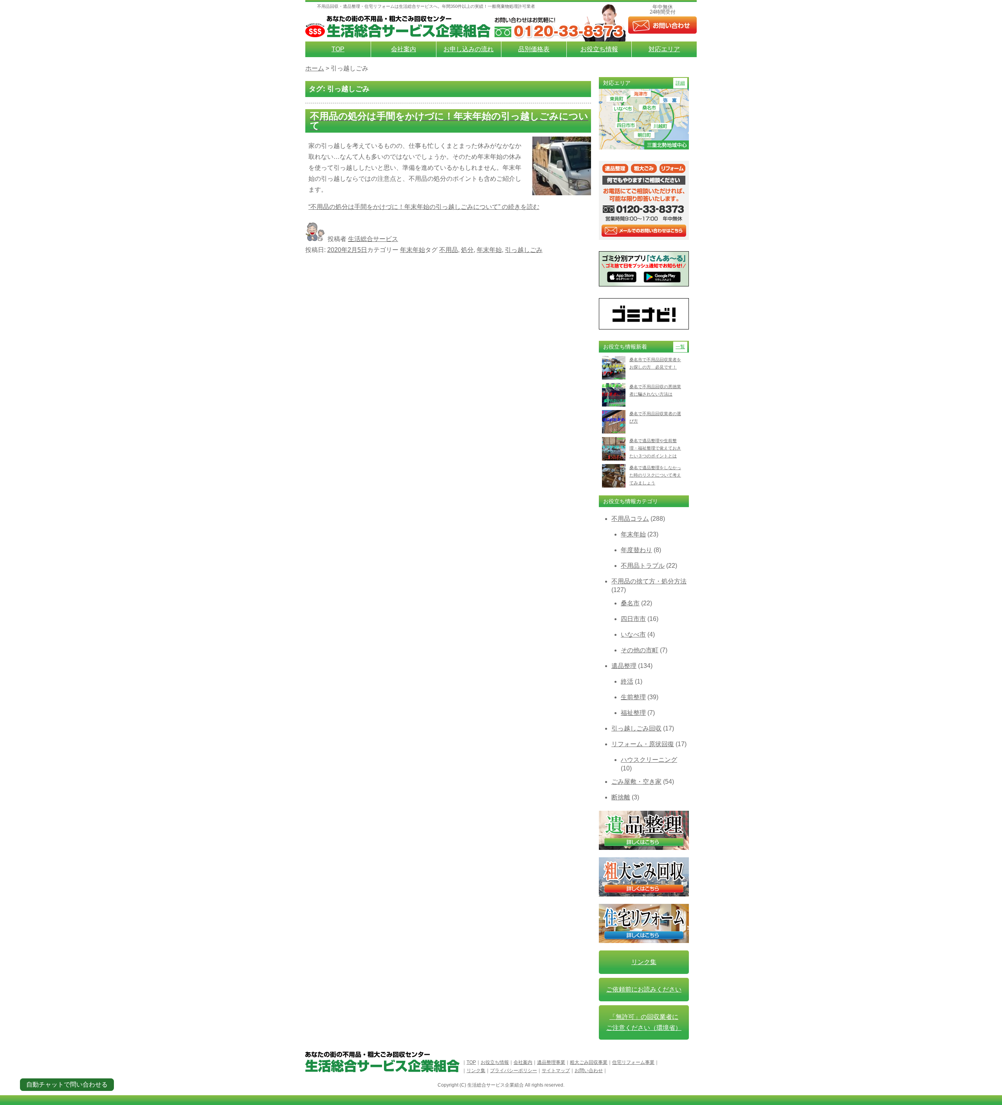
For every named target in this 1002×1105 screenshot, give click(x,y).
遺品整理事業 (551, 1062)
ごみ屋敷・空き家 (636, 781)
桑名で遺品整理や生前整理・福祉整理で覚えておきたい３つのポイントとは (655, 448)
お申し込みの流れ (468, 49)
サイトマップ (556, 1070)
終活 (627, 681)
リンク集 (643, 962)
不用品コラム (630, 518)
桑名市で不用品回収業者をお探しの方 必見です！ (655, 363)
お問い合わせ (589, 1070)
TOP (338, 49)
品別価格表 (534, 49)
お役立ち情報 (599, 49)
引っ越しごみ (523, 250)
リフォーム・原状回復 (642, 744)
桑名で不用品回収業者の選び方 (655, 417)
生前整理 (633, 697)
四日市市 (633, 618)
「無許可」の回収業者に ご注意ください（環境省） (643, 1022)
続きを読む (423, 206)
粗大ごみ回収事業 (588, 1062)
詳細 (680, 83)
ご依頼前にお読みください (643, 989)
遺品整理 (623, 665)
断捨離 (620, 797)
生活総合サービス (373, 239)
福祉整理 (633, 712)
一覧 (680, 346)
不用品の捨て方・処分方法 (649, 581)
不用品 (448, 250)
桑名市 (630, 603)
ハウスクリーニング (649, 759)
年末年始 (412, 250)
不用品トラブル (643, 565)
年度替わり (636, 550)
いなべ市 (633, 634)
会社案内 (403, 49)
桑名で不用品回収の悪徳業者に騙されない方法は (655, 390)
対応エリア (664, 49)
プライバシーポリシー (513, 1070)
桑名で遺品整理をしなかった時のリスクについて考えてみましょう (655, 475)
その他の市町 (639, 650)
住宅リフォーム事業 (633, 1062)
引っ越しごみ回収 (636, 728)
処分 (467, 250)
